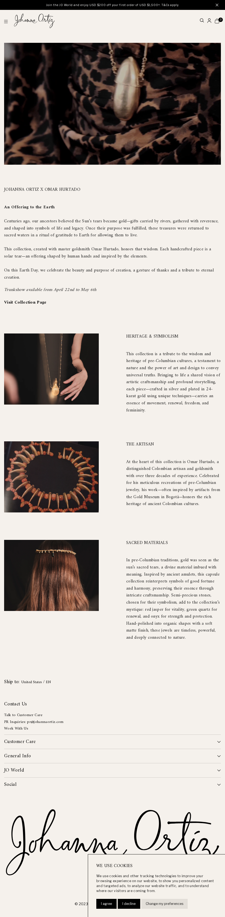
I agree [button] (106, 904)
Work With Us (16, 728)
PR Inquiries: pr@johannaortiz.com (34, 722)
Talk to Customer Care (23, 715)
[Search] (202, 21)
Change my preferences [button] (164, 904)
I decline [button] (129, 904)
